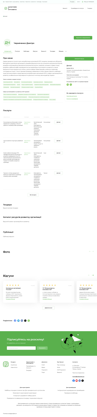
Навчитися (28, 1)
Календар (39, 1)
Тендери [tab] (52, 51)
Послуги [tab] (17, 51)
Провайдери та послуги (77, 8)
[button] (78, 1)
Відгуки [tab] (35, 51)
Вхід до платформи (89, 1)
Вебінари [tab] (26, 51)
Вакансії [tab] (43, 51)
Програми (44, 1)
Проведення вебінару (71, 393)
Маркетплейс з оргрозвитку (12, 1)
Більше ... (61, 51)
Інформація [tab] (7, 51)
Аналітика (22, 1)
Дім (4, 1)
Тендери (72, 1)
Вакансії (65, 8)
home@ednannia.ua (78, 376)
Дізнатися (33, 1)
